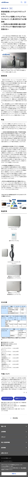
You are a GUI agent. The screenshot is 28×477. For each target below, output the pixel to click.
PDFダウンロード (7, 398)
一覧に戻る (15, 418)
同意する (14, 473)
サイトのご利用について (6, 458)
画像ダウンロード (20, 398)
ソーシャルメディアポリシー (7, 461)
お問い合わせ (4, 453)
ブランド (3, 437)
